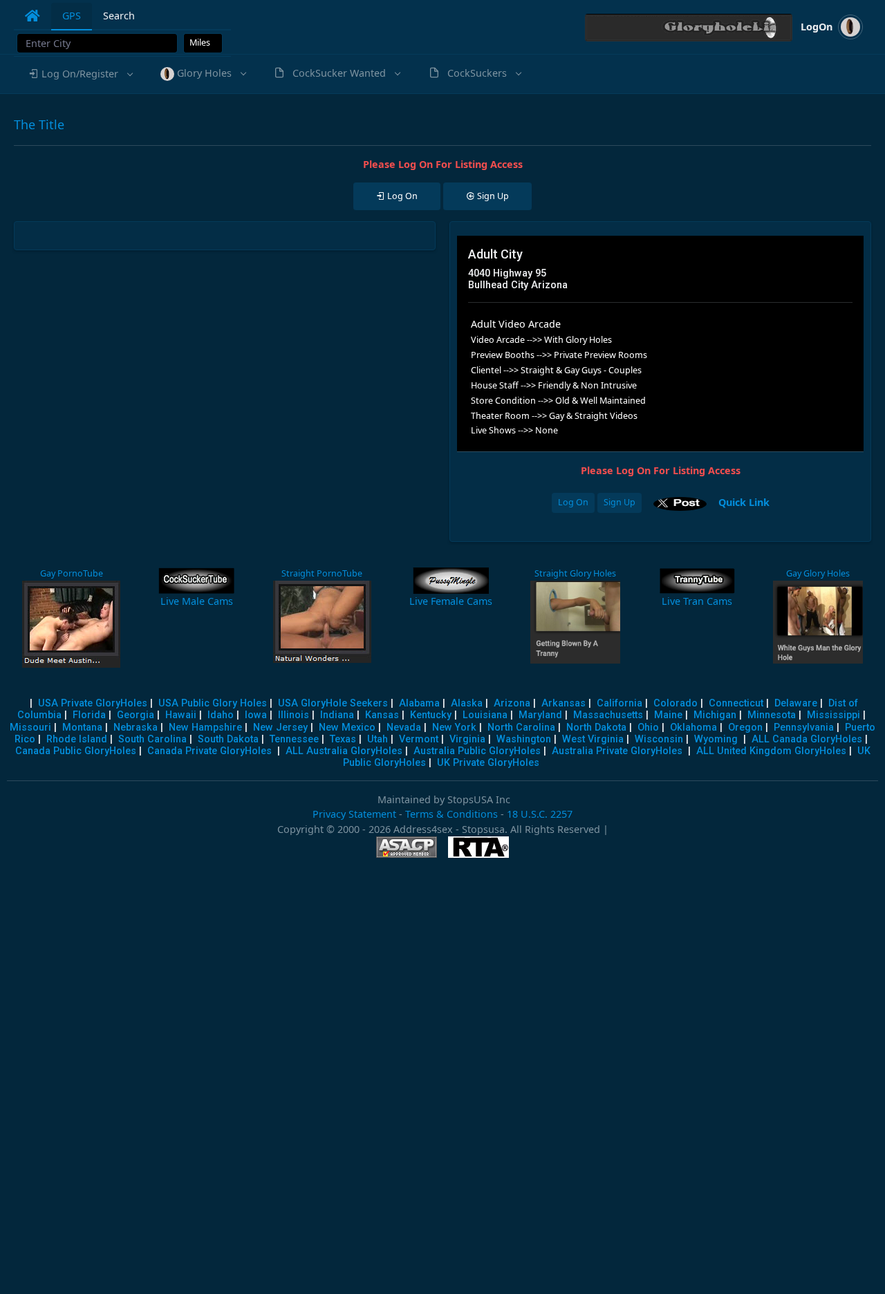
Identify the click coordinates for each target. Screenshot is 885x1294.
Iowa (256, 715)
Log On (573, 502)
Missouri (30, 727)
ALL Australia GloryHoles (344, 751)
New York (454, 727)
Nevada (403, 727)
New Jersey (280, 727)
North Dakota (596, 727)
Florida (89, 715)
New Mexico (347, 727)
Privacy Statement (354, 814)
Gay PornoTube (71, 573)
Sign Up (619, 502)
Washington (523, 739)
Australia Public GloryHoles (477, 751)
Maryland (540, 715)
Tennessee (294, 739)
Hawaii (180, 715)
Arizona (512, 703)
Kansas (382, 715)
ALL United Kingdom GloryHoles (771, 751)
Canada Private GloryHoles (209, 751)
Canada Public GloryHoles (75, 751)
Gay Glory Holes (818, 573)
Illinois (293, 715)
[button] (80, 74)
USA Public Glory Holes (212, 703)
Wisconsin (659, 739)
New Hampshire (205, 727)
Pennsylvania (804, 727)
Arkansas (563, 703)
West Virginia (593, 739)
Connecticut (736, 703)
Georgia (135, 715)
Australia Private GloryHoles (617, 751)
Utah (377, 739)
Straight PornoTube (321, 573)
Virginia (467, 739)
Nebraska (135, 727)
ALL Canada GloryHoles (807, 739)
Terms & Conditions (451, 814)
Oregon (745, 727)
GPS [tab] (71, 15)
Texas (343, 739)
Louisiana (485, 715)
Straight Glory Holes (575, 573)
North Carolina (521, 727)
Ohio (648, 727)
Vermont (418, 739)
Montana (82, 727)
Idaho (220, 715)
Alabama (419, 703)
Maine (668, 715)
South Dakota (228, 739)
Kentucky (430, 715)
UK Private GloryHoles (488, 763)
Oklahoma (693, 727)
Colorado (675, 703)
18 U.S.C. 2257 (539, 814)
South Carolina (152, 739)
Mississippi (833, 715)
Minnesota (771, 715)
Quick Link (744, 501)
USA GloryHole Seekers (333, 703)
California (619, 703)
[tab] (32, 16)
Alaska (467, 703)
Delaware (795, 703)
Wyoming (716, 739)
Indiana (337, 715)
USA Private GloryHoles (92, 703)
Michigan (714, 715)
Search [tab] (119, 15)
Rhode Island (76, 739)
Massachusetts (608, 715)
